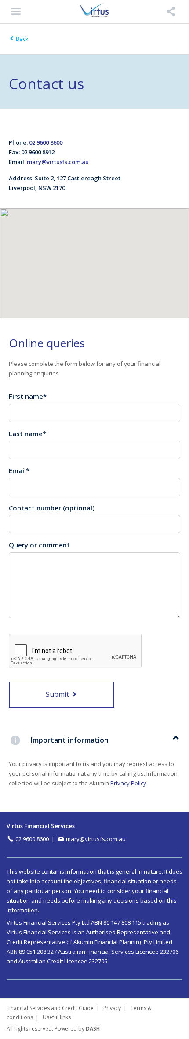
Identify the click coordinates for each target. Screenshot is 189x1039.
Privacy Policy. (129, 783)
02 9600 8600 (45, 142)
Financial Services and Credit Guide (50, 1008)
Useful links (57, 1017)
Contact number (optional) (51, 507)
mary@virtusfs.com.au (58, 162)
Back (22, 39)
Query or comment (39, 544)
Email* (19, 470)
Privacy (112, 1008)
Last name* (27, 433)
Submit (58, 694)
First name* (28, 396)
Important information (70, 740)
